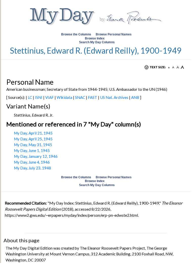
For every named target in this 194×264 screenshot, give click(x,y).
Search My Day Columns (97, 42)
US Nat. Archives (114, 97)
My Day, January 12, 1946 (36, 156)
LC (30, 97)
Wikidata (64, 97)
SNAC (80, 97)
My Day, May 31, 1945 (33, 144)
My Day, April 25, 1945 (33, 139)
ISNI (38, 97)
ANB (135, 97)
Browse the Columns (76, 34)
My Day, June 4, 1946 (32, 162)
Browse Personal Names (114, 34)
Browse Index (95, 38)
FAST (92, 97)
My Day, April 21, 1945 (33, 133)
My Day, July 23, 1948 (32, 168)
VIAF (49, 97)
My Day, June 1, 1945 (32, 150)
